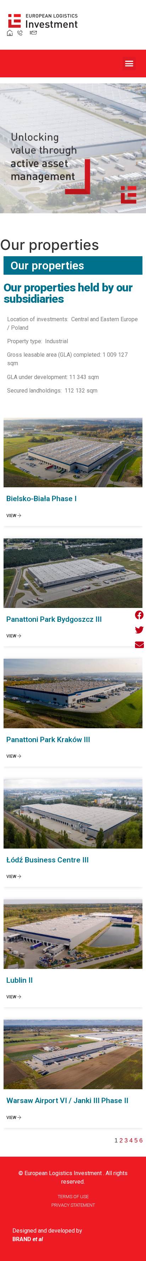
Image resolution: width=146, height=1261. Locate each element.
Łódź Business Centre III (47, 860)
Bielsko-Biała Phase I (41, 498)
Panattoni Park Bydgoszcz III (54, 619)
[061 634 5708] (18, 32)
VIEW (11, 515)
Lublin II (19, 980)
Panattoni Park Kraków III (48, 739)
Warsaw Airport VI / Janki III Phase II (67, 1100)
